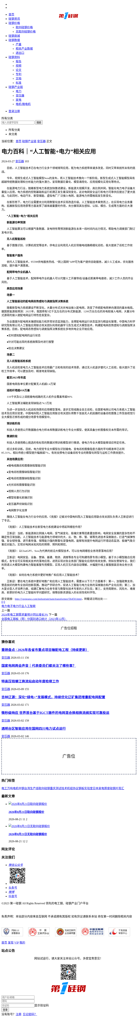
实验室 (88, 788)
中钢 (21, 788)
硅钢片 (114, 788)
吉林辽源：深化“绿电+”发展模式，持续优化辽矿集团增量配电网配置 (53, 697)
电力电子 (7, 606)
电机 (16, 788)
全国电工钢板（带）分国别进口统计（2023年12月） (34, 618)
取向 (41, 788)
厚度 (107, 788)
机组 (70, 788)
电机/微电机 (23, 104)
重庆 (53, 788)
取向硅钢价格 (24, 27)
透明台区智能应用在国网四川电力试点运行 (33, 728)
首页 (11, 14)
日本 (95, 788)
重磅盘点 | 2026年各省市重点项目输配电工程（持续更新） (45, 650)
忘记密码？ (30, 1014)
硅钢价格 (14, 23)
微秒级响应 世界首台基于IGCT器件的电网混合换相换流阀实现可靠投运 (55, 713)
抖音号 (13, 896)
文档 (18, 78)
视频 (18, 65)
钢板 (81, 788)
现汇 (121, 788)
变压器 (20, 95)
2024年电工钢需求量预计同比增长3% (24, 614)
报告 (18, 61)
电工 (4, 788)
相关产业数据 (24, 48)
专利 (18, 74)
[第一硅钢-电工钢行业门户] (68, 18)
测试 (58, 788)
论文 (18, 69)
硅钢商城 (14, 35)
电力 (18, 91)
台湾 (27, 788)
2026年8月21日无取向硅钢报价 (28, 834)
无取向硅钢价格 (26, 31)
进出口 (20, 52)
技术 (64, 788)
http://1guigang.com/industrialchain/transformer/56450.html (48, 598)
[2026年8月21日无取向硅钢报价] (29, 826)
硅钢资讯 (14, 18)
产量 (18, 44)
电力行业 (18, 606)
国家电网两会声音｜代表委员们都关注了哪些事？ (38, 666)
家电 (18, 99)
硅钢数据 (14, 40)
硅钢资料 (14, 57)
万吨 (10, 788)
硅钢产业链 (16, 87)
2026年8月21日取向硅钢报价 (26, 811)
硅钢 (47, 788)
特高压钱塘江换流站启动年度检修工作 (30, 681)
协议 (75, 788)
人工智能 (30, 606)
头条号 (13, 887)
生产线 (34, 788)
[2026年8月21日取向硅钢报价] (28, 803)
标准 (18, 82)
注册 (18, 1014)
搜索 (39, 122)
